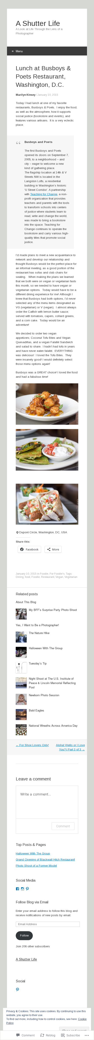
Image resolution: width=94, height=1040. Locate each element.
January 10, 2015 (47, 94)
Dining (20, 577)
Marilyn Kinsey (25, 94)
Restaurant (47, 577)
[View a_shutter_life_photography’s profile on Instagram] (22, 889)
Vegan (59, 577)
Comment (63, 826)
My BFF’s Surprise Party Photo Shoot (53, 610)
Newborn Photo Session (44, 695)
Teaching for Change (43, 194)
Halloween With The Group (46, 648)
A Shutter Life (26, 959)
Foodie (44, 573)
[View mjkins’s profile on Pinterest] (17, 989)
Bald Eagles (36, 710)
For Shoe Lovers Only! (32, 745)
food (27, 577)
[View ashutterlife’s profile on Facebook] (17, 889)
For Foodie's (57, 573)
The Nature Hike (39, 633)
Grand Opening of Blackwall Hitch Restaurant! (45, 859)
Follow (24, 935)
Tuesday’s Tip (38, 663)
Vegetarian (70, 577)
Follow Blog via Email (32, 902)
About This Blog (26, 602)
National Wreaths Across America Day (53, 725)
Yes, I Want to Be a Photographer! (37, 625)
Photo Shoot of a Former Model (36, 865)
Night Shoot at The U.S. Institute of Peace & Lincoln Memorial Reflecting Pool (52, 682)
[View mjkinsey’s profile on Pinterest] (27, 889)
